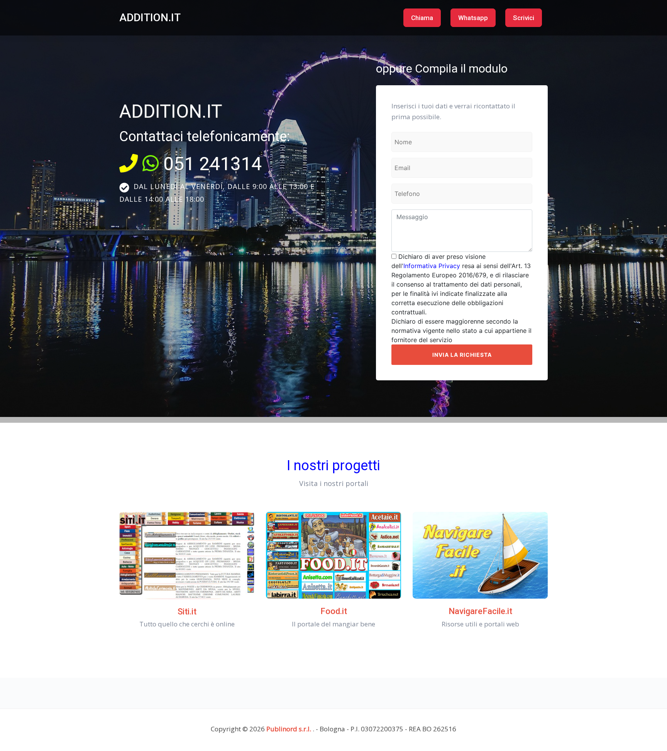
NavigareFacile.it (480, 611)
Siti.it (187, 611)
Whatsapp (473, 18)
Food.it (333, 611)
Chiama (422, 18)
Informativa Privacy (431, 266)
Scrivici (523, 18)
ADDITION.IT (150, 17)
